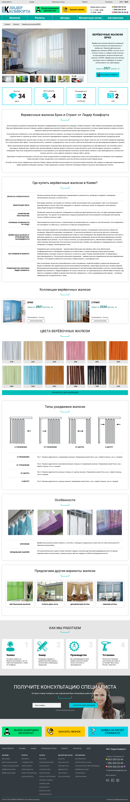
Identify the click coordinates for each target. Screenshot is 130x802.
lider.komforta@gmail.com (117, 770)
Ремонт (85, 2)
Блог (89, 748)
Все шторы (42, 758)
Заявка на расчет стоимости (112, 731)
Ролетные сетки (63, 766)
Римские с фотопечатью (47, 776)
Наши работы (7, 2)
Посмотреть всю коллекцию (65, 392)
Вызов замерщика (50, 9)
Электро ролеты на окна (83, 762)
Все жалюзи (6, 758)
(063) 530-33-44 (120, 7)
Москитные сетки (90, 17)
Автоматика (115, 17)
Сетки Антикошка (64, 776)
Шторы (65, 17)
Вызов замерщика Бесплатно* (26, 731)
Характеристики (36, 321)
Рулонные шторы (44, 769)
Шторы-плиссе (44, 787)
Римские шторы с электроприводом (87, 766)
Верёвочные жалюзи (9, 773)
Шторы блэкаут (44, 766)
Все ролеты (25, 758)
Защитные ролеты (28, 776)
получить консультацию (84, 705)
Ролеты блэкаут (27, 766)
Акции (32, 2)
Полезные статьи (58, 2)
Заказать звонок (77, 10)
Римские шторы (44, 773)
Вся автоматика (80, 758)
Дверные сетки (63, 769)
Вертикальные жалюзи (9, 762)
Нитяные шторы (44, 783)
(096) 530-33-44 (120, 9)
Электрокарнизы (80, 776)
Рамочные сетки (63, 762)
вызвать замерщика (17, 661)
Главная (7, 24)
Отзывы (22, 748)
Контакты (109, 2)
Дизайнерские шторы (46, 762)
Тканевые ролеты (27, 762)
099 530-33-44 (115, 767)
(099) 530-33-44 (120, 12)
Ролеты (40, 17)
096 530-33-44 (115, 763)
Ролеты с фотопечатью (29, 773)
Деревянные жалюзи (9, 769)
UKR (121, 2)
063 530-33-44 (115, 759)
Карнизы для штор (45, 794)
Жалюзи (14, 17)
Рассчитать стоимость (109, 75)
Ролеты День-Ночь (27, 769)
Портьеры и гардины (46, 780)
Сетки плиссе (62, 773)
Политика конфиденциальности (65, 710)
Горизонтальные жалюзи (10, 766)
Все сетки (61, 758)
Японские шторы (44, 790)
